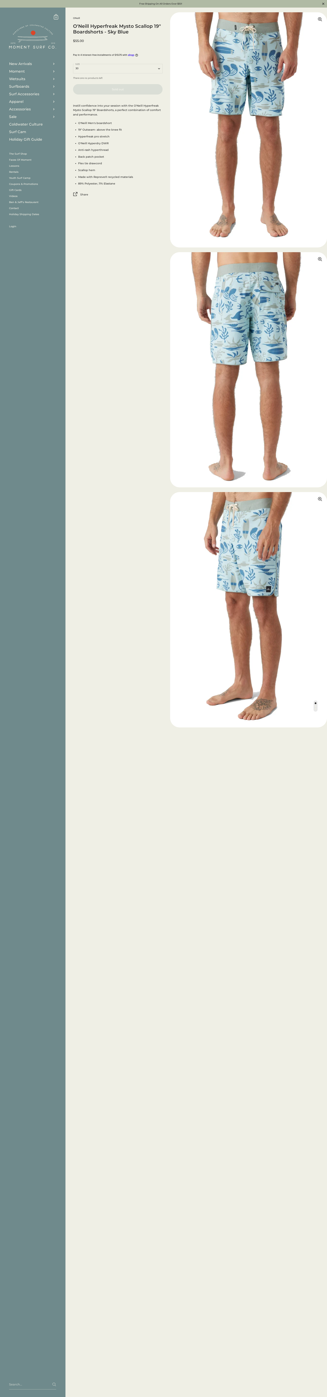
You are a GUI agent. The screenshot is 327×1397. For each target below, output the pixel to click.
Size (77, 64)
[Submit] (54, 1384)
